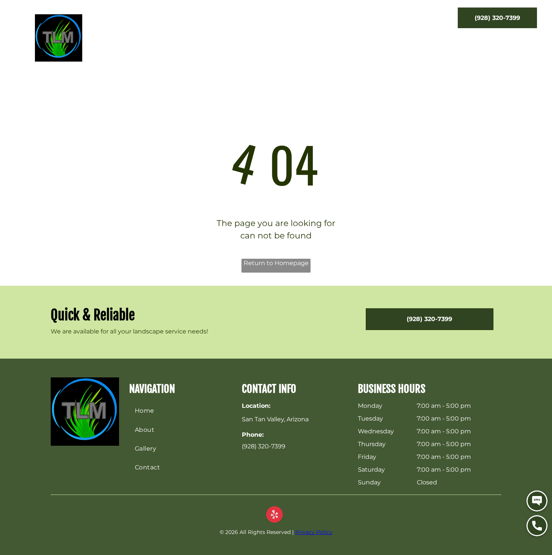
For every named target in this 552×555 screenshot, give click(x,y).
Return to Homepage (276, 263)
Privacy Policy (313, 532)
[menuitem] (149, 20)
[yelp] (274, 515)
